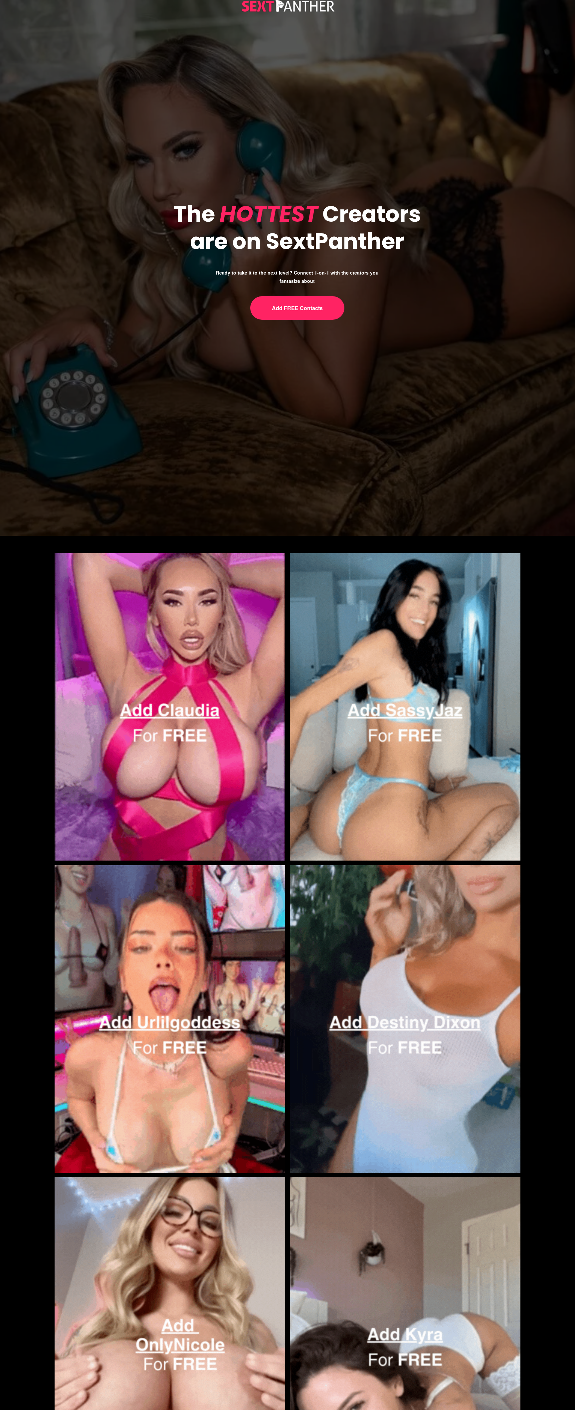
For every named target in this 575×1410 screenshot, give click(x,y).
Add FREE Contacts (297, 308)
